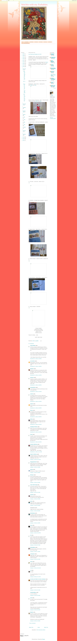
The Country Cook (53, 75)
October (24, 107)
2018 (24, 58)
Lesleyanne (32, 553)
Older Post (46, 627)
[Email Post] (41, 340)
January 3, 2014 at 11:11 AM (35, 576)
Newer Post (31, 627)
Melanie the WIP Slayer (53, 86)
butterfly (32, 494)
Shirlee (31, 469)
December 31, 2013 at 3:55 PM (35, 416)
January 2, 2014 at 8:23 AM (35, 559)
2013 (24, 66)
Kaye (35, 85)
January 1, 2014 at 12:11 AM (35, 459)
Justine (31, 393)
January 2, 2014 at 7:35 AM (35, 551)
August (24, 114)
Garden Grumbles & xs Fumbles (53, 79)
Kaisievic (32, 377)
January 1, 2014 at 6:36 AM (35, 505)
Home (39, 627)
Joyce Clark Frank (33, 484)
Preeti (31, 434)
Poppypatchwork (33, 461)
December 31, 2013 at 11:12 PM (36, 451)
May (24, 122)
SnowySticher (33, 387)
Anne (31, 525)
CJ (30, 570)
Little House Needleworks (53, 68)
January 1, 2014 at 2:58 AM (35, 472)
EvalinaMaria (32, 547)
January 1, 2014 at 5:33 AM (35, 498)
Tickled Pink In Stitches (53, 57)
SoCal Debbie (32, 345)
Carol (31, 561)
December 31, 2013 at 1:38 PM (35, 366)
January (24, 134)
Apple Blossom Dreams (52, 61)
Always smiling (52, 65)
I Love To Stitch (52, 82)
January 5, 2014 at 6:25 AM (35, 595)
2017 (24, 60)
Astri (31, 597)
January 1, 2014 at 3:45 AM (35, 482)
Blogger (43, 639)
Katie (31, 501)
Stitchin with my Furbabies (34, 4)
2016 (24, 61)
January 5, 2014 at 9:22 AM (35, 609)
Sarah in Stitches (33, 454)
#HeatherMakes (33, 592)
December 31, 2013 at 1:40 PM (35, 375)
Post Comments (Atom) (41, 629)
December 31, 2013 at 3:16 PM (35, 401)
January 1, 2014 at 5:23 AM (35, 492)
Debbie (31, 85)
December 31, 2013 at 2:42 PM (35, 391)
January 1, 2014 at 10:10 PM (35, 532)
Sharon (46, 62)
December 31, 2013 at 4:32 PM (35, 424)
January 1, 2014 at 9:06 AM (35, 510)
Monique (32, 474)
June (24, 119)
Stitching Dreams (52, 72)
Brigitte (31, 612)
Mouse (31, 410)
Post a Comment (32, 623)
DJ (30, 535)
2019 (24, 57)
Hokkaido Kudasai (52, 54)
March (25, 127)
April (24, 124)
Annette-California (33, 444)
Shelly (31, 419)
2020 (24, 55)
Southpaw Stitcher (33, 426)
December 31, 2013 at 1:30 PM (35, 358)
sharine (31, 403)
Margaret (32, 368)
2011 (23, 138)
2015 (24, 63)
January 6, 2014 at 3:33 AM (35, 620)
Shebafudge (32, 513)
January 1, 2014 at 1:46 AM (35, 467)
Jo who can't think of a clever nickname (37, 579)
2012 (24, 137)
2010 (24, 140)
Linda (52, 95)
